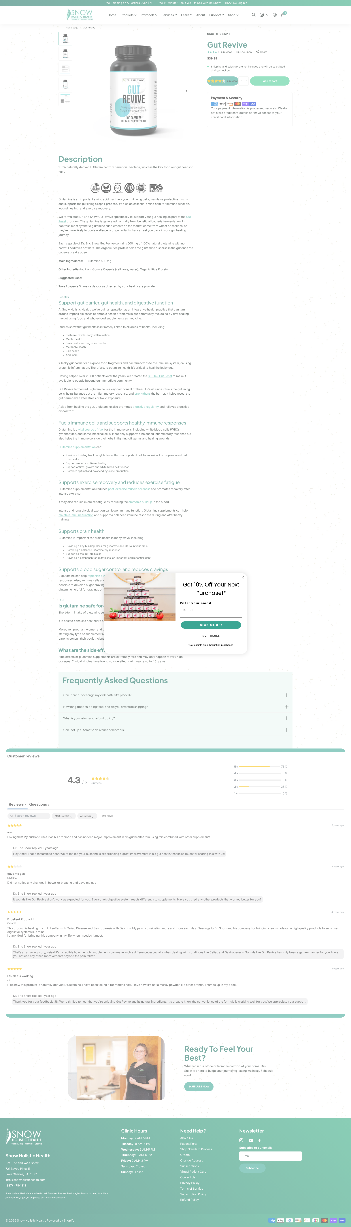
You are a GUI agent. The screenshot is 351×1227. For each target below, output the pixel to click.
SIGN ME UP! (211, 625)
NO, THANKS (211, 636)
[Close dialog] (243, 577)
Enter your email (196, 603)
